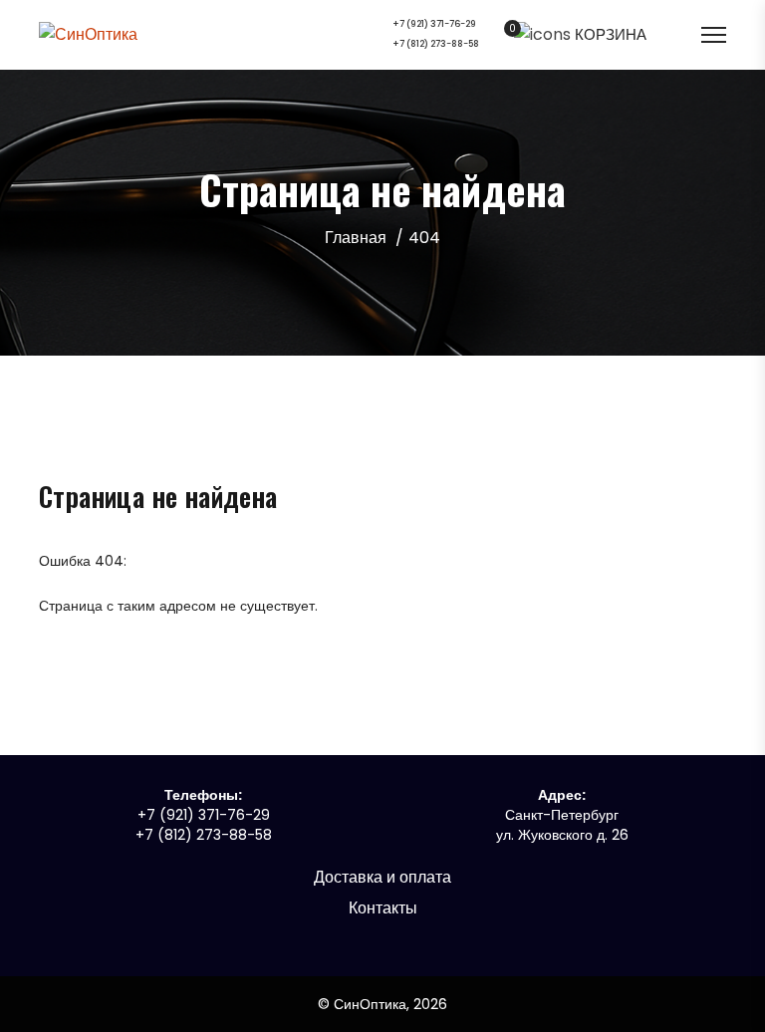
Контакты (383, 908)
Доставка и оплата (382, 877)
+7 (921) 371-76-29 (434, 25)
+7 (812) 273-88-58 (435, 45)
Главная (355, 237)
